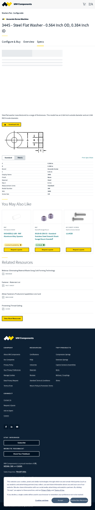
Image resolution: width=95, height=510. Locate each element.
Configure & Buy (11, 41)
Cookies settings (41, 500)
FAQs (31, 360)
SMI (11, 466)
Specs (40, 41)
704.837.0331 (21, 472)
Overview (28, 41)
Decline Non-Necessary (79, 500)
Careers (6, 416)
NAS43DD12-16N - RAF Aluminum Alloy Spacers (13, 235)
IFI (35, 463)
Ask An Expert (8, 411)
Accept (60, 500)
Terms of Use (8, 386)
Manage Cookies (9, 375)
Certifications (34, 354)
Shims (58, 380)
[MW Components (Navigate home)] (19, 338)
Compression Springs (63, 354)
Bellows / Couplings (63, 375)
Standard (8, 157)
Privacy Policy (8, 365)
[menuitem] (17, 4)
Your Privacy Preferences (12, 370)
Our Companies (9, 360)
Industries (33, 365)
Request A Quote (9, 405)
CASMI (19, 466)
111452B (69, 233)
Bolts (57, 370)
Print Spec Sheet (87, 158)
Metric (20, 157)
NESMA (7, 466)
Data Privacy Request (11, 380)
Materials (33, 370)
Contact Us (7, 400)
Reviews (32, 375)
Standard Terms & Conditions (40, 380)
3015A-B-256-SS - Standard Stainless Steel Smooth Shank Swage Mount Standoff (47, 236)
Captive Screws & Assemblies (66, 365)
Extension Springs (62, 360)
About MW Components (12, 354)
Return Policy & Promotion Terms (41, 386)
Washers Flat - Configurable (12, 13)
